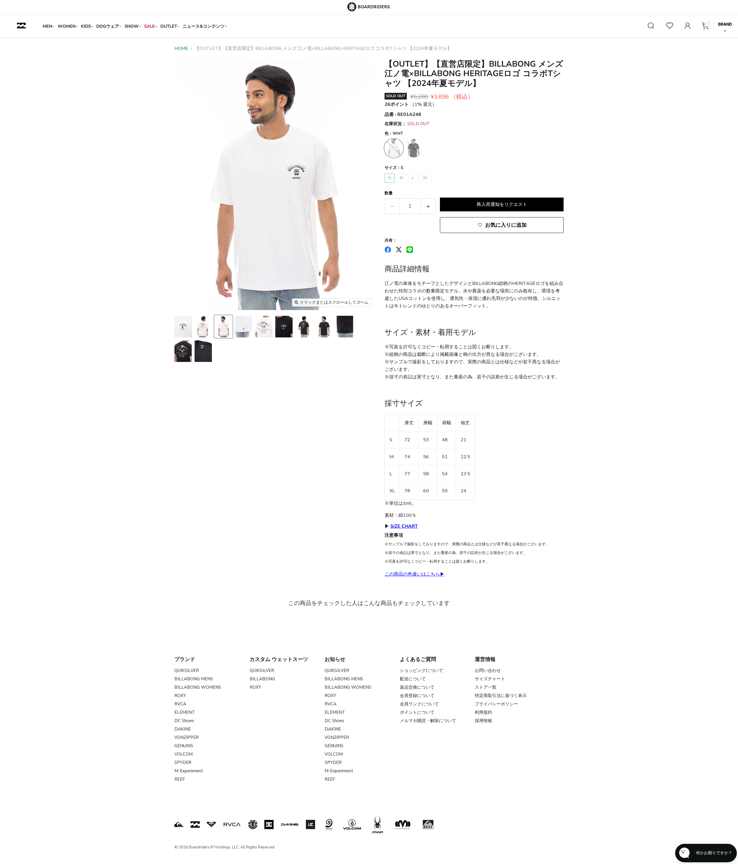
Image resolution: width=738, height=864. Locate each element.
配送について (413, 679)
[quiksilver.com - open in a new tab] (179, 824)
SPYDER (182, 762)
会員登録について (417, 695)
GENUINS (183, 746)
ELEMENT (184, 712)
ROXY (180, 695)
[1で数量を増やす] (428, 206)
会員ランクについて (419, 704)
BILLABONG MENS (193, 679)
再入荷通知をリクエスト (502, 204)
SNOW (132, 26)
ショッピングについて (421, 670)
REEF (179, 779)
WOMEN (67, 26)
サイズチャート (490, 679)
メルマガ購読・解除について (428, 721)
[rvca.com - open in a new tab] (232, 824)
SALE (149, 26)
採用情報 (483, 721)
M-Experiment (188, 771)
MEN (47, 26)
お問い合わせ (488, 670)
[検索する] (651, 26)
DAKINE (182, 729)
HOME (181, 48)
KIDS (86, 26)
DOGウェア (107, 26)
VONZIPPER (186, 737)
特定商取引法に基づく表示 (501, 695)
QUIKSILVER (186, 670)
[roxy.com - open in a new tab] (211, 824)
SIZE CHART (404, 526)
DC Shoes (184, 721)
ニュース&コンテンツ (203, 26)
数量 (389, 193)
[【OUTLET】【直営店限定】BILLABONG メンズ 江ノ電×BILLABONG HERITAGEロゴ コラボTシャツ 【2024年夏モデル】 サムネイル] (183, 326)
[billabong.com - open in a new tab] (195, 824)
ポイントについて (417, 712)
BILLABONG (262, 679)
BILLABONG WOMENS (197, 687)
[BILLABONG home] (21, 26)
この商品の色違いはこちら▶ (415, 574)
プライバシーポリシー (496, 704)
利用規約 (483, 712)
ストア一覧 (485, 687)
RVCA (180, 704)
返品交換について (417, 687)
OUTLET (168, 26)
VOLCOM (183, 754)
